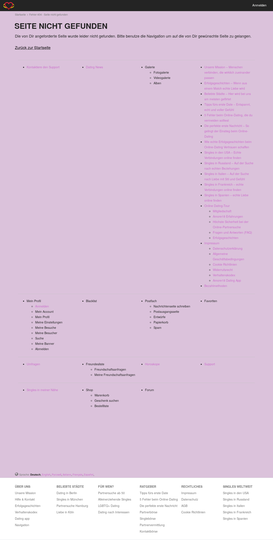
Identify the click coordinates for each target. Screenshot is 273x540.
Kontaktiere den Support (43, 67)
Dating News (94, 67)
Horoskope (152, 364)
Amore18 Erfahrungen (228, 216)
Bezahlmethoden (215, 286)
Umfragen (33, 364)
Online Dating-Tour (217, 206)
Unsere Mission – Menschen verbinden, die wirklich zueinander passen (227, 72)
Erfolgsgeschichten (225, 238)
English (46, 474)
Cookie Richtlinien (225, 264)
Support (209, 364)
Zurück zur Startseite (33, 47)
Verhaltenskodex (224, 275)
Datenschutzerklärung (228, 248)
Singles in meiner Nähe (42, 390)
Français (78, 474)
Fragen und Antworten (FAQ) (232, 232)
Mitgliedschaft (222, 211)
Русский (56, 474)
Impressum (211, 243)
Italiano (67, 474)
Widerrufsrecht (223, 270)
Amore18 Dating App (227, 280)
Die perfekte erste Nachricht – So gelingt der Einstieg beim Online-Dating (226, 131)
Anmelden (259, 5)
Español (88, 474)
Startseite (20, 14)
